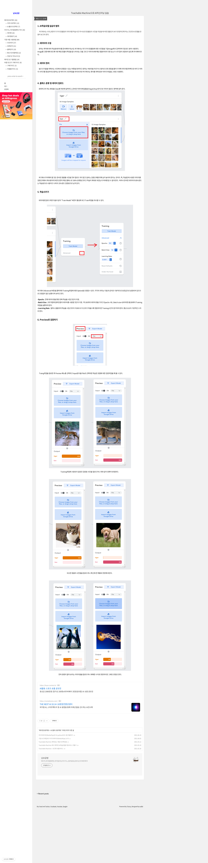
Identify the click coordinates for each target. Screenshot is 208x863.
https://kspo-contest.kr (48, 685)
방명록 (6, 89)
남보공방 (45, 758)
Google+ (65, 807)
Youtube (59, 807)
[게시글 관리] (47, 720)
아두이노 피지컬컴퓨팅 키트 (14, 30)
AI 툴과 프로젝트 (13, 26)
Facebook (53, 807)
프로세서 (11, 43)
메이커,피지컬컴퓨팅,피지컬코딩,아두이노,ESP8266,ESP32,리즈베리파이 (64, 761)
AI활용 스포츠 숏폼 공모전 (50, 688)
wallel (141, 807)
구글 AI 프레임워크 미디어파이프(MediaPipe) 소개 (54, 738)
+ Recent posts (43, 793)
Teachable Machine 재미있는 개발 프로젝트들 (53, 742)
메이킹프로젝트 (10, 20)
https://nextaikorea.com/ (49, 701)
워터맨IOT (12, 36)
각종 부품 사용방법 (11, 39)
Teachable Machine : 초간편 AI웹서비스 (51, 748)
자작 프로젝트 (13, 23)
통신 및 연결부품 (14, 53)
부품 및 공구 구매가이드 (13, 62)
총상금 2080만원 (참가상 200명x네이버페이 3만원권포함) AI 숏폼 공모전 (66, 691)
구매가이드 (12, 65)
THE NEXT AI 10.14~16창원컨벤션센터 (56, 704)
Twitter (47, 807)
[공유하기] (44, 720)
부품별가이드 (12, 69)
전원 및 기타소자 (13, 56)
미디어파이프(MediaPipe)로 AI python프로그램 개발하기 (56, 735)
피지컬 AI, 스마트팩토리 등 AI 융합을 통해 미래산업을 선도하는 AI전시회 (66, 707)
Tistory (129, 807)
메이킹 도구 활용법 (11, 59)
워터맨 (11, 33)
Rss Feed (39, 807)
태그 (5, 86)
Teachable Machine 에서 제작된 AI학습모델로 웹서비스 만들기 (57, 745)
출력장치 (11, 49)
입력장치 (11, 46)
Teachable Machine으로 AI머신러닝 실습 (90, 13)
